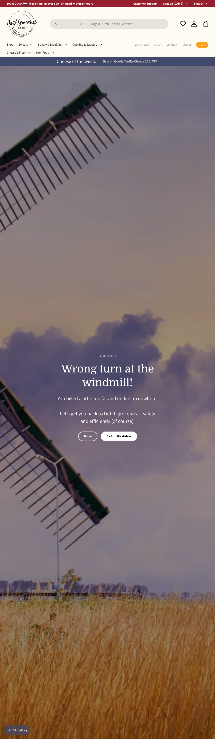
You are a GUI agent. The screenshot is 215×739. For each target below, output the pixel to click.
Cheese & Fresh (16, 52)
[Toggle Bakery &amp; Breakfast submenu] (65, 44)
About (187, 45)
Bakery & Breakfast (50, 44)
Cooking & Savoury (84, 44)
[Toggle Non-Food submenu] (52, 52)
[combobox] (109, 24)
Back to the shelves (119, 436)
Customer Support (145, 3)
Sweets (23, 44)
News (157, 45)
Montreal (172, 45)
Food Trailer (141, 45)
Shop (10, 44)
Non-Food (42, 52)
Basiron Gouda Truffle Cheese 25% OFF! (131, 61)
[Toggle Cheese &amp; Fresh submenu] (29, 52)
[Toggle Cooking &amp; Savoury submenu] (100, 44)
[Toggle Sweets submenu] (31, 44)
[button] (205, 23)
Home (88, 436)
